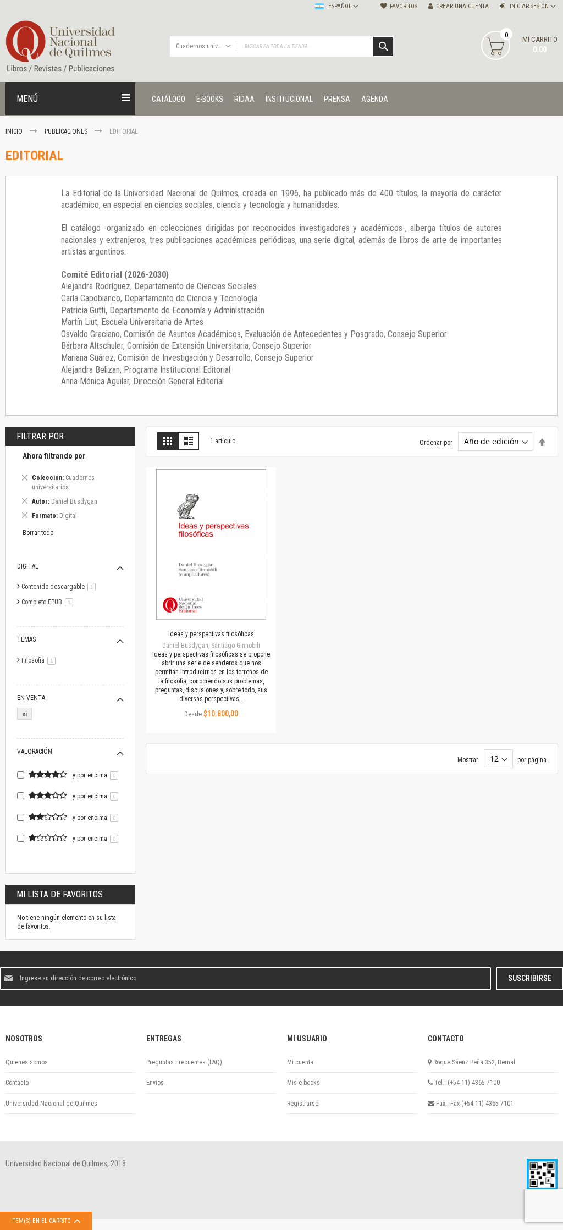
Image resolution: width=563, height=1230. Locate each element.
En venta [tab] (31, 698)
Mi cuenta (300, 1062)
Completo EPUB (49, 602)
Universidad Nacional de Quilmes (51, 1103)
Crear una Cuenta (462, 6)
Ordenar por (436, 442)
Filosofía (40, 660)
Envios (155, 1082)
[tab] (70, 487)
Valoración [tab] (34, 751)
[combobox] (281, 46)
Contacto (17, 1082)
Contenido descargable (60, 587)
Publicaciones (67, 131)
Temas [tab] (26, 639)
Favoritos (403, 6)
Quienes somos (26, 1062)
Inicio (14, 131)
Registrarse (302, 1103)
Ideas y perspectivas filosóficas (211, 634)
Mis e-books (303, 1082)
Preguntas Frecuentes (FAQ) (184, 1062)
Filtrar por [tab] (40, 436)
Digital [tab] (27, 566)
